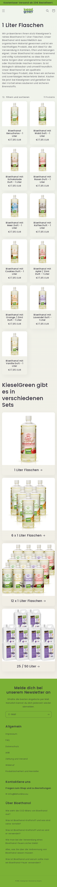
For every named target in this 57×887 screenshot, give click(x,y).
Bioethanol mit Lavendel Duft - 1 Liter (42, 317)
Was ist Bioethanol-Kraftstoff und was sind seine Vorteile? (28, 822)
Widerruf (10, 765)
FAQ (8, 740)
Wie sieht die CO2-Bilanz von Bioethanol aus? (26, 812)
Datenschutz (12, 746)
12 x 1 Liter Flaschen (26, 601)
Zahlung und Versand (17, 758)
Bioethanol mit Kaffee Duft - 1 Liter (42, 225)
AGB (8, 752)
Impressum (11, 734)
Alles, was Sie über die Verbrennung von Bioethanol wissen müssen (26, 851)
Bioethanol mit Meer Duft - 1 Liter (14, 225)
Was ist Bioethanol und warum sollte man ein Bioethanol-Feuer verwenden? (27, 861)
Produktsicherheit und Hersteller (22, 771)
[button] (3, 11)
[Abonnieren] (48, 714)
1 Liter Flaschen (26, 470)
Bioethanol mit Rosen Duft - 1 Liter (42, 179)
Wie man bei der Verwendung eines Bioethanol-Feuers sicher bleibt (24, 841)
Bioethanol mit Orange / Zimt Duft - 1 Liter (14, 317)
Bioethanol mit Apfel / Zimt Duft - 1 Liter (42, 271)
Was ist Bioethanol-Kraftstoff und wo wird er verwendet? (27, 832)
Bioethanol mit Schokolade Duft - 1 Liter (14, 179)
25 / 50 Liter (26, 666)
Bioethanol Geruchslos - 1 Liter (14, 133)
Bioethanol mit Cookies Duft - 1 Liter (14, 271)
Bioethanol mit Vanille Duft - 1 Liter (14, 363)
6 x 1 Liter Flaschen (26, 535)
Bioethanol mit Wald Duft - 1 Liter (42, 133)
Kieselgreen (24, 881)
